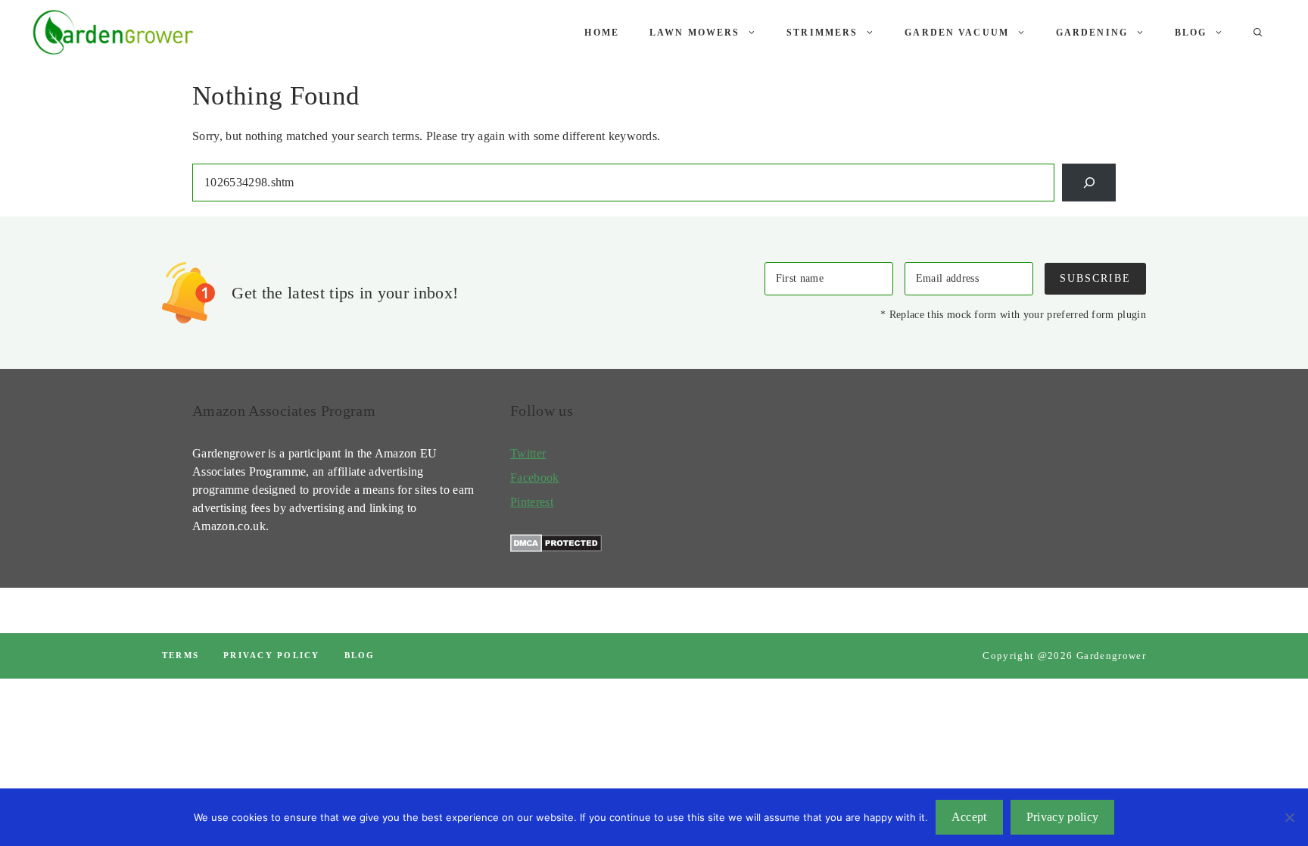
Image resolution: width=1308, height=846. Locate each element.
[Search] (1089, 182)
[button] (1258, 32)
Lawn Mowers (694, 32)
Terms (180, 655)
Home (601, 32)
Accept (969, 816)
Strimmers (822, 32)
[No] (1289, 817)
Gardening (1092, 32)
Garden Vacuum (957, 32)
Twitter (528, 453)
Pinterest (531, 501)
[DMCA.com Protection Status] (556, 548)
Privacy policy (271, 655)
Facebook (534, 477)
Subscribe (1095, 278)
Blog (1191, 32)
